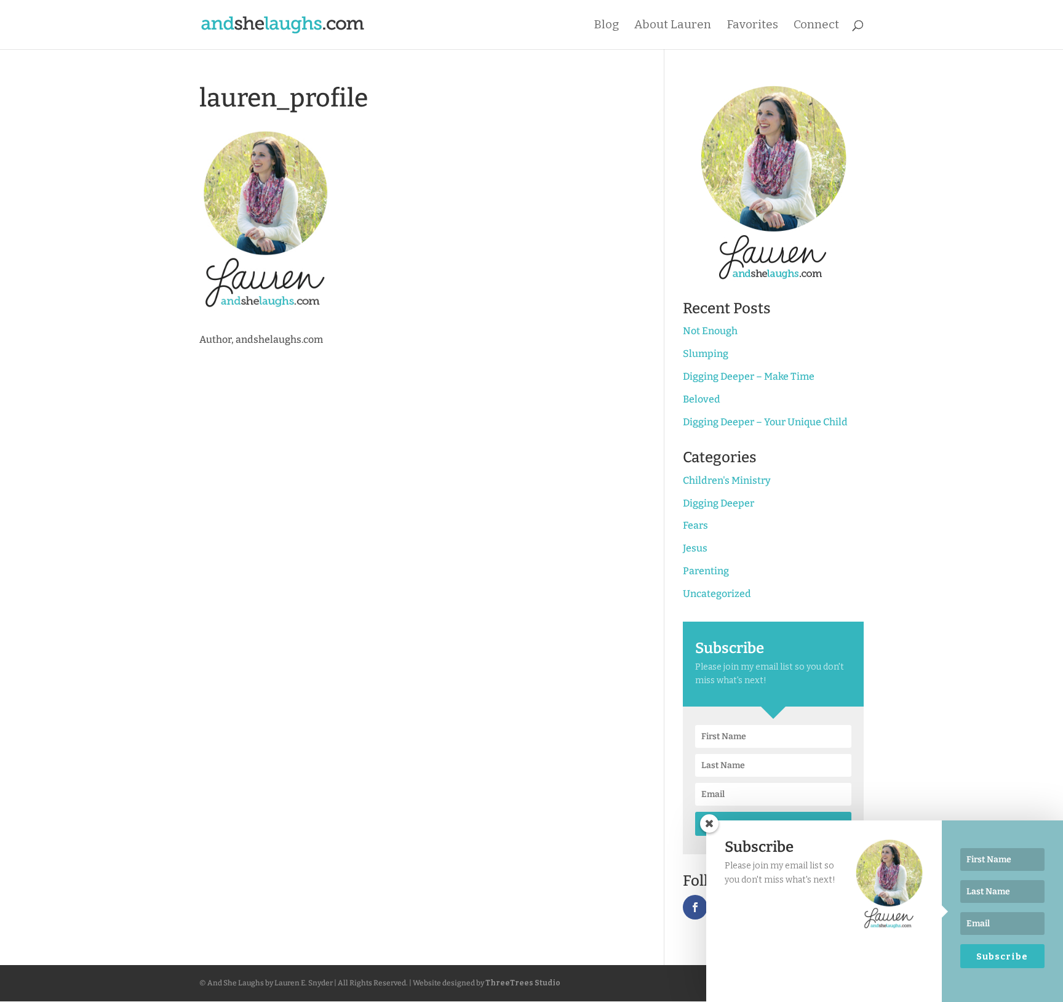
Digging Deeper (718, 503)
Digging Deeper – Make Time (748, 376)
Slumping (705, 353)
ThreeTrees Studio (522, 983)
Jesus (695, 548)
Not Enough (710, 331)
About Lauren (672, 25)
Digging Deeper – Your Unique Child (765, 422)
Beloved (701, 399)
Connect (816, 25)
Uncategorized (717, 593)
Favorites (752, 25)
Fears (695, 525)
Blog (606, 25)
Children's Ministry (727, 480)
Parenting (706, 571)
